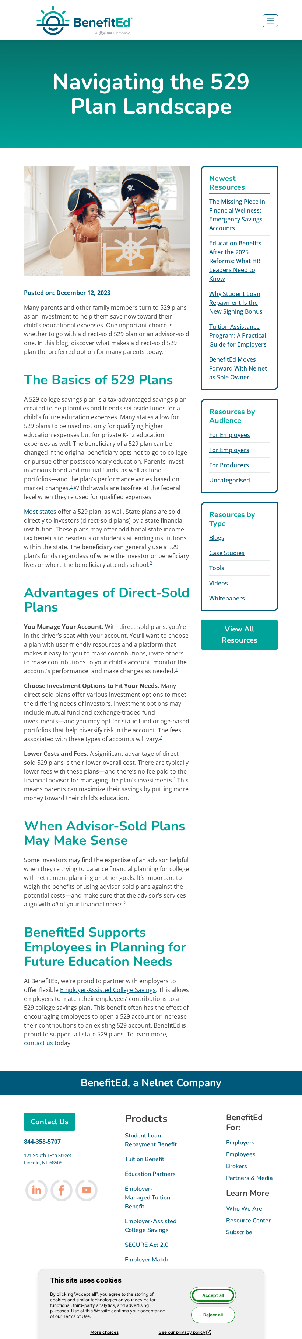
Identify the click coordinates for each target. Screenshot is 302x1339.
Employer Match (146, 1260)
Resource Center (248, 1220)
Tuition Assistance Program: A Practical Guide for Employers (238, 335)
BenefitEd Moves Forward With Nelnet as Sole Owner (238, 368)
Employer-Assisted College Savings (108, 990)
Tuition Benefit (144, 1159)
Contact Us (50, 1122)
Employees (241, 1154)
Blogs (216, 538)
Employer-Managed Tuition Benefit (147, 1198)
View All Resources (239, 634)
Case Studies (227, 553)
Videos (218, 583)
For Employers (229, 450)
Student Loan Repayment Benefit (151, 1140)
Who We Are (244, 1209)
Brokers (236, 1166)
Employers (240, 1143)
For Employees (229, 435)
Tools (216, 568)
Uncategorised (229, 480)
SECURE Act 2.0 (147, 1245)
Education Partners (150, 1174)
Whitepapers (227, 598)
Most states (40, 511)
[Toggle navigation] (270, 20)
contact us (38, 1043)
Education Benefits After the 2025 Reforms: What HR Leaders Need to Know (235, 261)
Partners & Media (249, 1178)
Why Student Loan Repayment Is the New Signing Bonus (236, 303)
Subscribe (239, 1232)
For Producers (229, 465)
